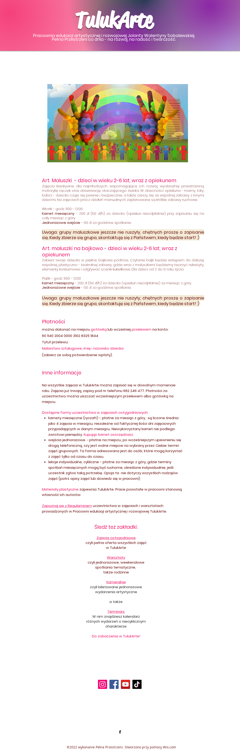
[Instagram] (102, 684)
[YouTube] (125, 684)
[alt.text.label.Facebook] (120, 732)
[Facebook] (114, 684)
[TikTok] (137, 684)
